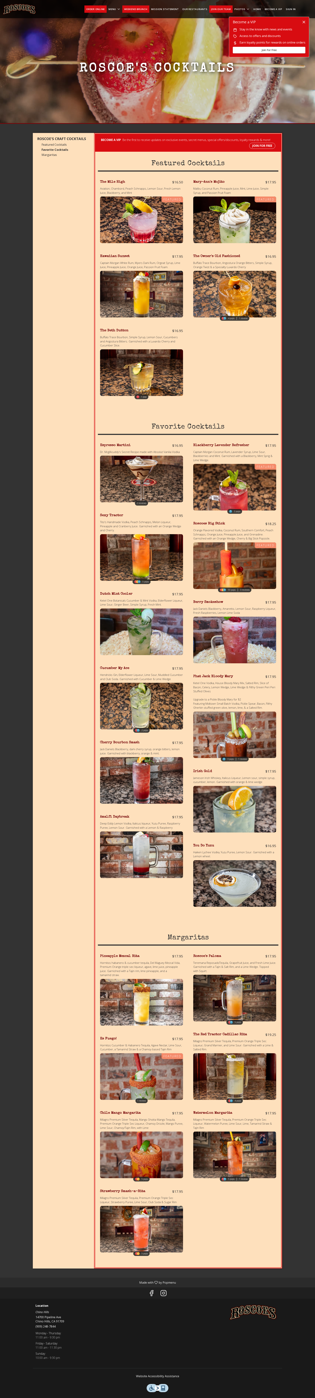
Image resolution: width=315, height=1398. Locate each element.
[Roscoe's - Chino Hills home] (19, 9)
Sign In (291, 9)
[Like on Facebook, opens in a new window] (151, 1294)
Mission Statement (165, 9)
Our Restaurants (194, 9)
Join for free (262, 146)
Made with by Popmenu (89, 1282)
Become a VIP (273, 9)
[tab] (62, 139)
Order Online (95, 9)
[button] (114, 9)
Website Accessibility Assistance (157, 1376)
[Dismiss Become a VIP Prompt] (304, 22)
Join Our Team (221, 9)
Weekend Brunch (135, 9)
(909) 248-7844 (46, 1326)
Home (257, 9)
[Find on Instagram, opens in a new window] (163, 1294)
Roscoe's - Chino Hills (253, 1312)
